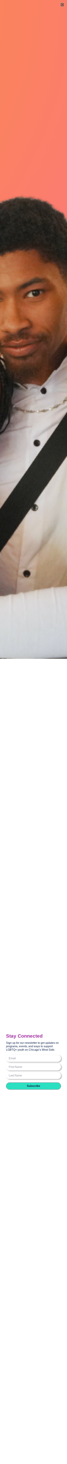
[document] (33, 732)
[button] (62, 4)
